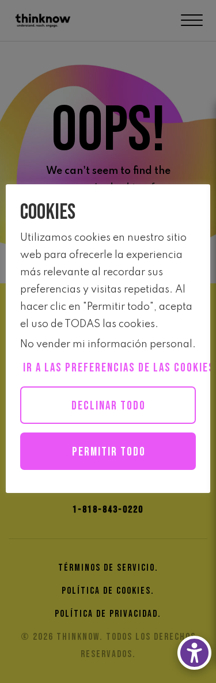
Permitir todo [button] (109, 452)
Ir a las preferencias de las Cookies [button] (109, 368)
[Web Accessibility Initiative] (194, 652)
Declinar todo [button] (108, 406)
